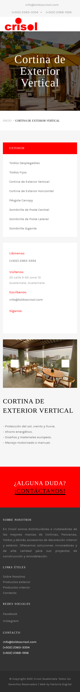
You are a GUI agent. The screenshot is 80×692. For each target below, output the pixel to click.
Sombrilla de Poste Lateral (29, 219)
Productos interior (16, 587)
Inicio (7, 120)
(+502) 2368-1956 (59, 12)
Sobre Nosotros (14, 576)
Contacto (10, 593)
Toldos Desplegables (24, 163)
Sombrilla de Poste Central (29, 210)
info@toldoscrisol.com (42, 5)
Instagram (11, 621)
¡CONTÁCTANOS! (40, 491)
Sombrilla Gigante (23, 228)
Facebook (10, 614)
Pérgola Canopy (21, 200)
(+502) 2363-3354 (25, 12)
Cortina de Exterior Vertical (37, 120)
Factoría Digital (61, 684)
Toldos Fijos (18, 172)
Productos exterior (16, 582)
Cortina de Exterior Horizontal (31, 191)
